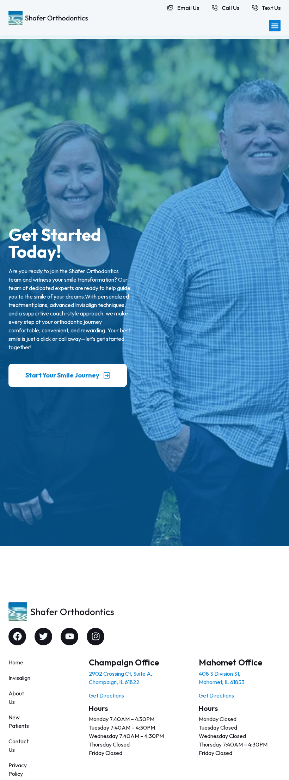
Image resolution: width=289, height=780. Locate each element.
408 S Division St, (219, 673)
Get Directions (106, 695)
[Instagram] (95, 636)
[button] (275, 25)
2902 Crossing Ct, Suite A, (120, 673)
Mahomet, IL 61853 (222, 682)
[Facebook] (17, 636)
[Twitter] (43, 636)
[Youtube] (69, 636)
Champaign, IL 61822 (114, 682)
